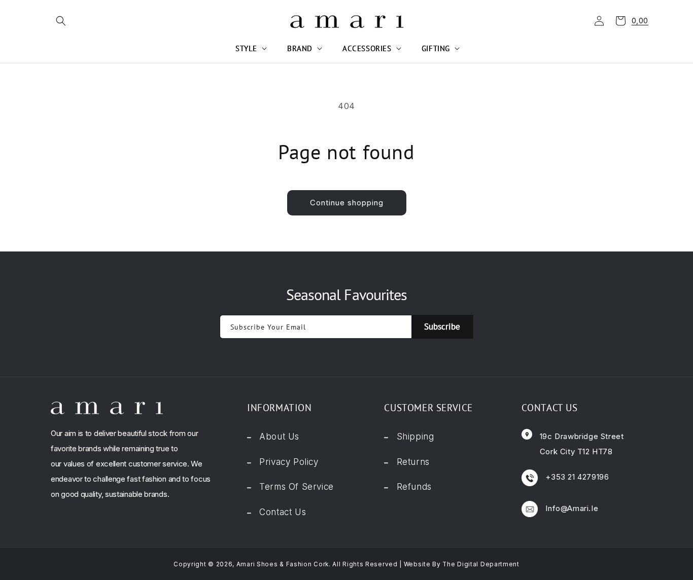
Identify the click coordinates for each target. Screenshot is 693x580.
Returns (413, 462)
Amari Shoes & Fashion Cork (282, 564)
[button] (58, 21)
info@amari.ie (571, 508)
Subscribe (442, 326)
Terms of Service (296, 487)
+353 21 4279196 (577, 477)
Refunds (414, 487)
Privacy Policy (288, 462)
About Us (279, 436)
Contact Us (282, 512)
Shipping (415, 436)
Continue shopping (347, 202)
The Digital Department (480, 564)
